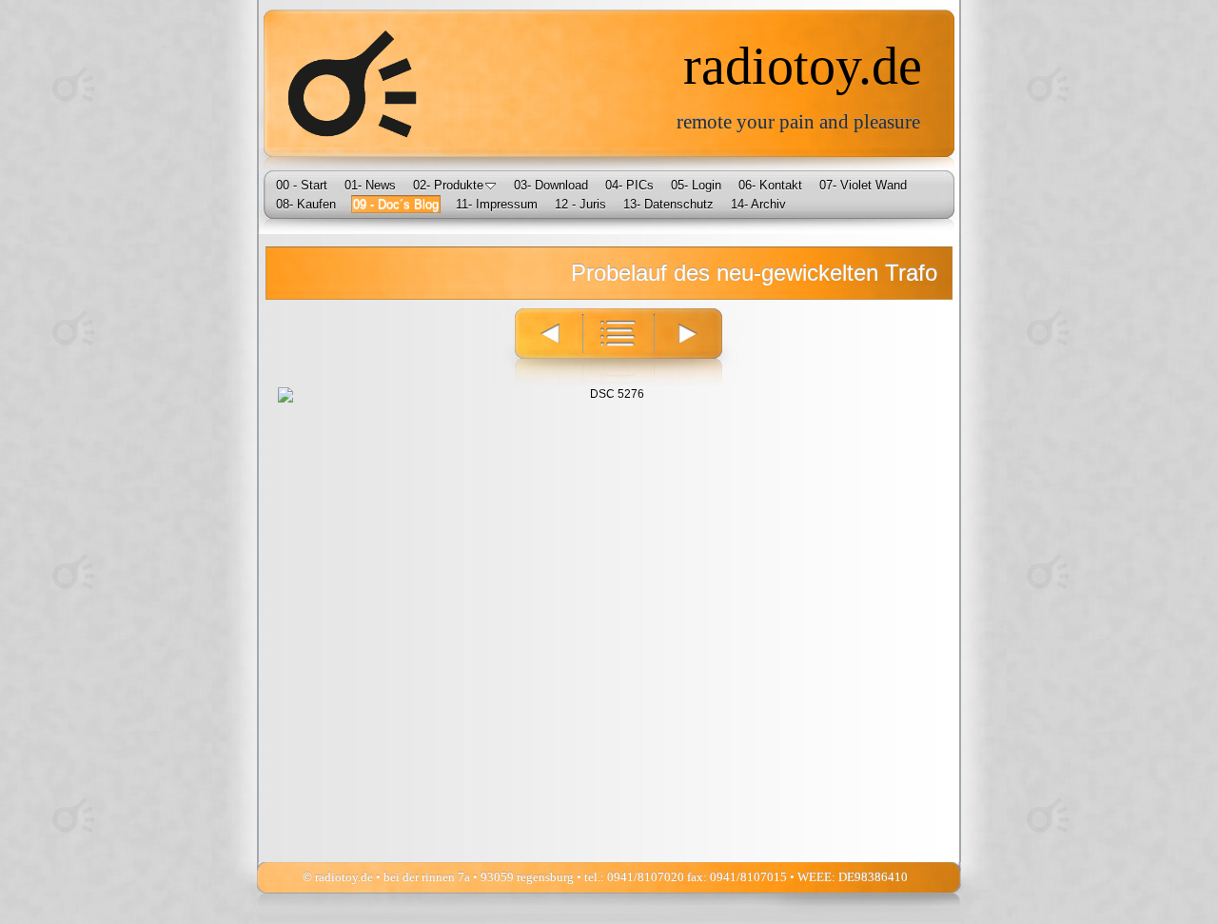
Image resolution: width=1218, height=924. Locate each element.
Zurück (537, 345)
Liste (618, 345)
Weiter (699, 345)
